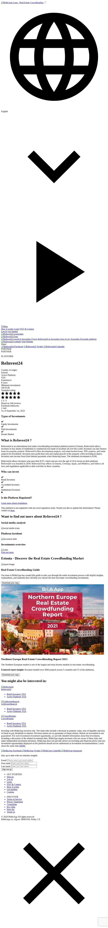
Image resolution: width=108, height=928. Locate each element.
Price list (10, 809)
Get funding (12, 789)
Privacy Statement (15, 802)
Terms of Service (14, 799)
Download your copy (10, 583)
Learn (16, 329)
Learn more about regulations (14, 503)
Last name (5, 766)
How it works (7, 329)
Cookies (10, 792)
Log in (10, 779)
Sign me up (7, 769)
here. (13, 510)
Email (3, 760)
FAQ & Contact (27, 329)
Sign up (10, 777)
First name (5, 763)
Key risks (11, 807)
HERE (22, 746)
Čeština (4, 326)
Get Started (13, 331)
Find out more (7, 552)
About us (11, 812)
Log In (4, 331)
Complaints (12, 804)
